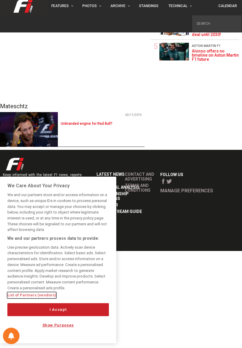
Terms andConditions (138, 188)
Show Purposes (58, 325)
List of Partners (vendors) (31, 295)
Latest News (111, 174)
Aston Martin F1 (206, 46)
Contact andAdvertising (139, 176)
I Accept (58, 309)
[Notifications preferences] (11, 336)
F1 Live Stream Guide (119, 211)
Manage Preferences (186, 190)
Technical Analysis (118, 187)
